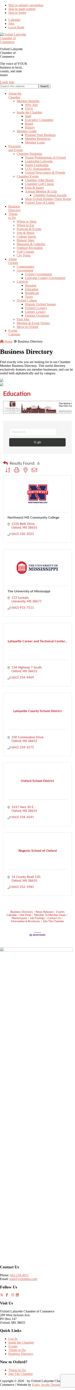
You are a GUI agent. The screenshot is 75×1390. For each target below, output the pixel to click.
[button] (5, 463)
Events (12, 1346)
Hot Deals (25, 915)
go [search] (39, 442)
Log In (12, 1338)
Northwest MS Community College (33, 517)
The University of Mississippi (29, 591)
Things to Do (17, 1350)
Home (8, 341)
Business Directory (21, 912)
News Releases (45, 912)
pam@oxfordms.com (23, 1279)
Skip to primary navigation (25, 5)
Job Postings (37, 918)
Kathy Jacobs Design (46, 1384)
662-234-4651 (19, 1275)
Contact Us (54, 918)
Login (4, 82)
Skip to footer (17, 12)
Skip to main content (21, 9)
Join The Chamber (53, 921)
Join (11, 82)
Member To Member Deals (50, 915)
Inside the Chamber (21, 1342)
